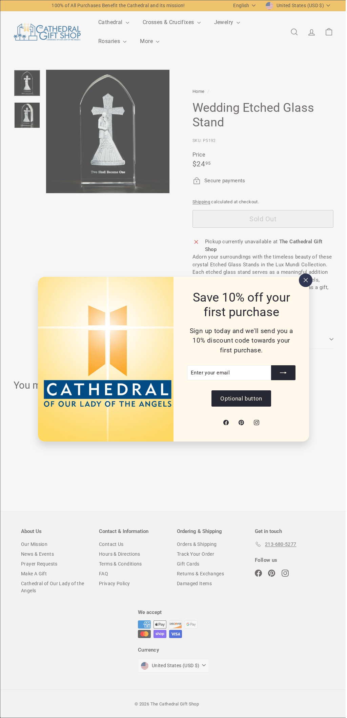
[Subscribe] (281, 372)
